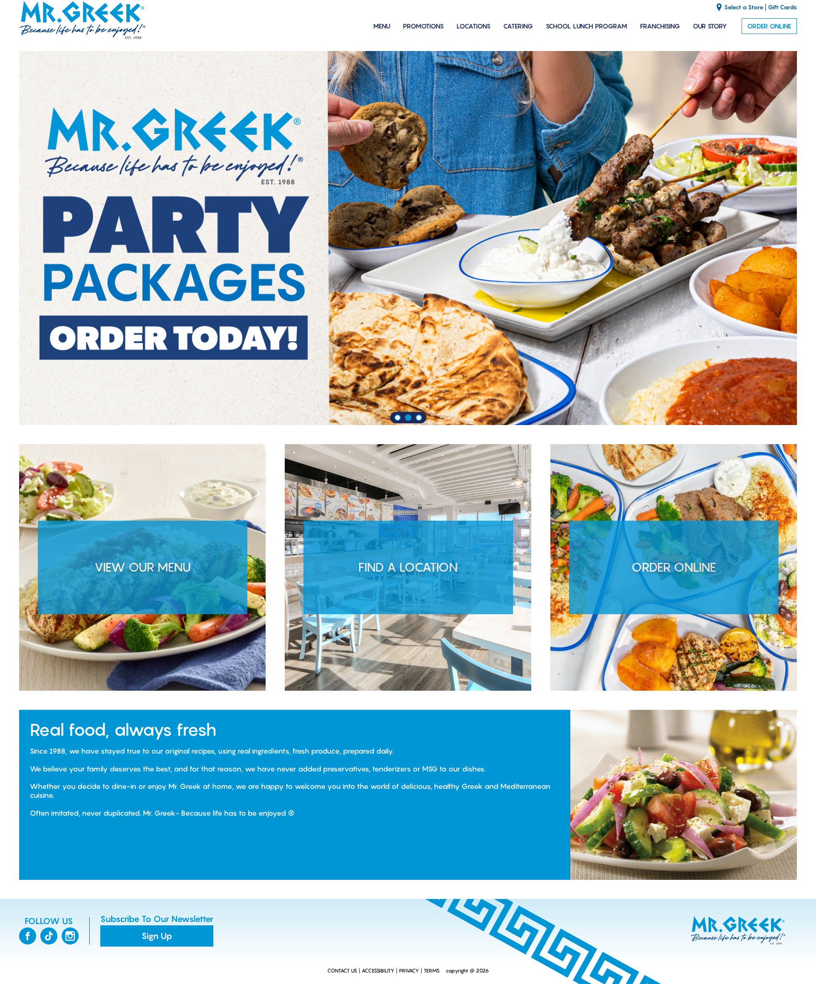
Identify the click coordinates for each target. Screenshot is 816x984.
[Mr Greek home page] (83, 20)
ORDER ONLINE (769, 26)
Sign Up (157, 936)
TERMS (431, 970)
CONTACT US (342, 970)
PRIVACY (409, 970)
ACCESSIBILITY (378, 970)
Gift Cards (782, 7)
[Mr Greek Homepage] (737, 930)
